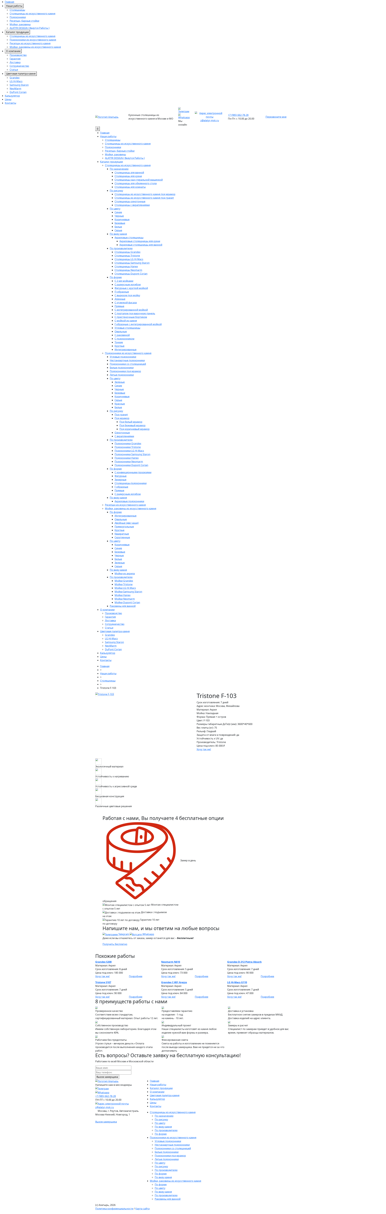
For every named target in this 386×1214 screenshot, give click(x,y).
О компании (13, 51)
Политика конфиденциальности (114, 1208)
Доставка (15, 62)
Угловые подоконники (123, 356)
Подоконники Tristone (128, 447)
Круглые (119, 346)
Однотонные (122, 432)
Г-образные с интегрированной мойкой (138, 324)
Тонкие (119, 342)
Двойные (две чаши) (127, 523)
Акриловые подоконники (129, 501)
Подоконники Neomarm (129, 461)
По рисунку (116, 190)
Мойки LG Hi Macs (125, 588)
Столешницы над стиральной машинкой (139, 179)
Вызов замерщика (106, 1121)
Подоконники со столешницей (128, 364)
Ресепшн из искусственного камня (30, 43)
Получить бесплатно (115, 944)
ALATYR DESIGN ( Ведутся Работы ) (29, 28)
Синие (118, 212)
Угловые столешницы (127, 328)
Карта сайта (142, 1208)
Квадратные (122, 533)
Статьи (14, 69)
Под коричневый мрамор (134, 429)
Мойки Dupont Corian (127, 602)
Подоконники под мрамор (125, 371)
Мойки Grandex (124, 580)
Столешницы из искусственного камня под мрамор (145, 194)
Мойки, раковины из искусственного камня (35, 47)
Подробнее (135, 976)
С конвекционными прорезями (133, 472)
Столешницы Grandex (127, 252)
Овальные (121, 331)
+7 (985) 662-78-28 (238, 115)
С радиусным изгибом (128, 284)
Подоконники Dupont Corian (131, 465)
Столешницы (17, 10)
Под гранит (121, 414)
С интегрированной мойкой (131, 309)
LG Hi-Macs (16, 81)
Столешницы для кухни (128, 176)
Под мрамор (122, 418)
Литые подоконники (122, 374)
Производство (18, 55)
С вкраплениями (124, 436)
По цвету (115, 208)
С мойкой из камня (126, 320)
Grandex (14, 77)
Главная (9, 1)
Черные (119, 216)
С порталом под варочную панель (135, 313)
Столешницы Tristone (127, 255)
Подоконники (18, 17)
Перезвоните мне (276, 116)
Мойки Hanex (122, 595)
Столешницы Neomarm (128, 270)
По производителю (121, 248)
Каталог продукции (17, 32)
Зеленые (120, 382)
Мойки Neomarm (125, 598)
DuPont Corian (18, 92)
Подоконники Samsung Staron (132, 454)
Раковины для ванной (123, 606)
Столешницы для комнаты (130, 187)
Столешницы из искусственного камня (32, 13)
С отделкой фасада (126, 302)
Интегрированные (125, 349)
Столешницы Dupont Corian (131, 273)
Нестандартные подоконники (127, 360)
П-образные (122, 291)
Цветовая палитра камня (21, 73)
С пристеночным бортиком (131, 317)
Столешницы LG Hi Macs (129, 259)
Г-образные (121, 486)
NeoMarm (15, 88)
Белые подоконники (122, 367)
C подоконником (124, 338)
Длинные (120, 299)
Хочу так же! (204, 749)
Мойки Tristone (124, 584)
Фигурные (121, 476)
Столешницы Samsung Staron (132, 262)
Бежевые (120, 223)
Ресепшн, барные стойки (24, 20)
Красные (120, 403)
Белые (118, 226)
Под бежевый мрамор (132, 425)
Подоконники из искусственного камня (33, 39)
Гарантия (15, 58)
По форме (116, 277)
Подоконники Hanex (127, 458)
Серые (118, 230)
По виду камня (118, 234)
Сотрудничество (19, 66)
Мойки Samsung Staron (128, 591)
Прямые (119, 306)
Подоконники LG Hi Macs (129, 450)
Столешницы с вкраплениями (132, 205)
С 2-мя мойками (124, 281)
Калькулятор (12, 95)
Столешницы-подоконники (131, 483)
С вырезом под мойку (127, 295)
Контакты (10, 103)
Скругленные (122, 537)
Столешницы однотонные (130, 201)
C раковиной (122, 335)
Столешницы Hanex (126, 266)
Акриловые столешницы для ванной (140, 244)
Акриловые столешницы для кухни (139, 241)
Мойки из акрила (125, 573)
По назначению (119, 169)
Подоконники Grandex (128, 443)
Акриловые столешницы (129, 237)
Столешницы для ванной (129, 172)
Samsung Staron (19, 85)
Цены (8, 99)
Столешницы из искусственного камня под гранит (144, 197)
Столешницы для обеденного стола (136, 183)
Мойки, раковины (20, 24)
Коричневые (122, 219)
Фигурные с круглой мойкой (131, 288)
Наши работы (14, 6)
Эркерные (120, 479)
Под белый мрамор (130, 421)
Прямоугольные (124, 526)
